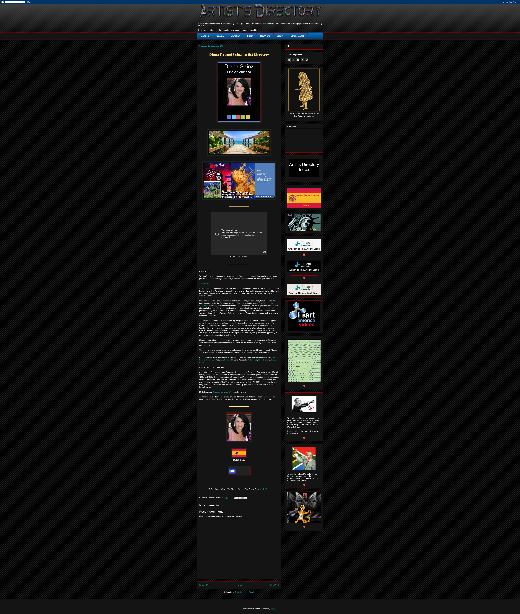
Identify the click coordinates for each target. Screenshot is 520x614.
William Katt (252, 360)
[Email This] (235, 498)
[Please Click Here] (239, 122)
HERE (264, 489)
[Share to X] (240, 498)
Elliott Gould (228, 360)
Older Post (274, 585)
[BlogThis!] (237, 498)
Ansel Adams (204, 283)
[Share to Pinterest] (245, 498)
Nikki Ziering (263, 360)
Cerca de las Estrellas (221, 392)
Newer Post (205, 585)
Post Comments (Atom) (244, 592)
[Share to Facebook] (242, 498)
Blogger (273, 609)
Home (240, 585)
